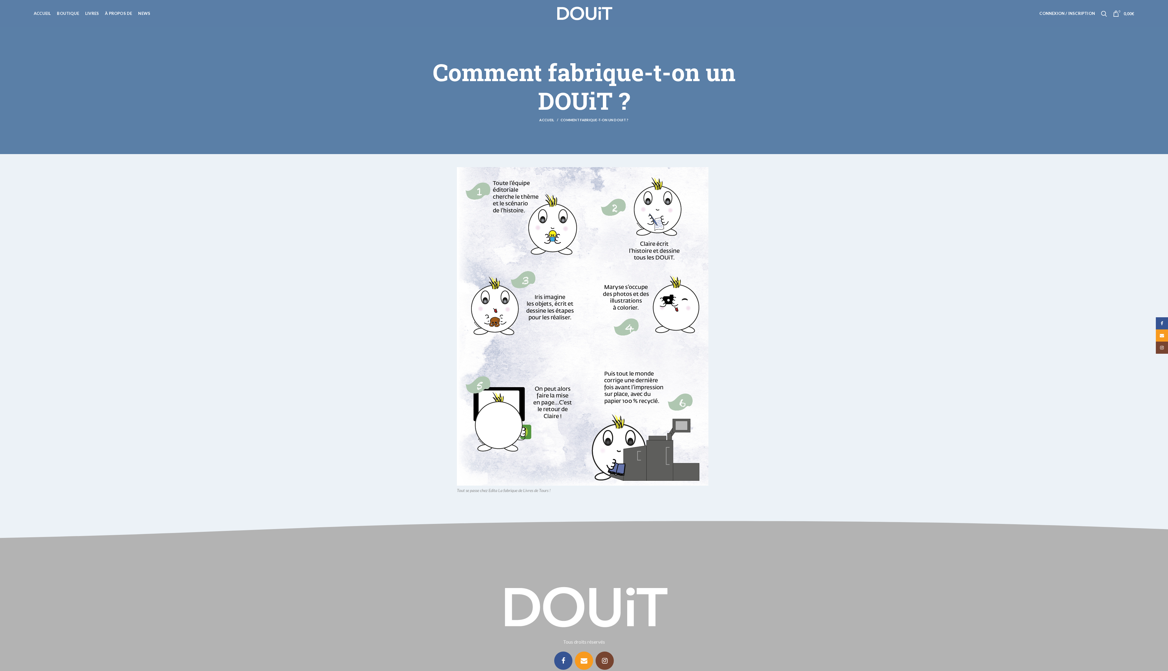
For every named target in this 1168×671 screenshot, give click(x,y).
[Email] (584, 661)
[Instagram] (605, 661)
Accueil (546, 120)
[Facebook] (563, 661)
